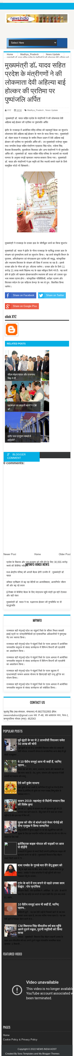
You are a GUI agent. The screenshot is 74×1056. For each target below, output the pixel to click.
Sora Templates (25, 1053)
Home (6, 1035)
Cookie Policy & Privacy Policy (20, 1039)
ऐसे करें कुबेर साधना (28, 783)
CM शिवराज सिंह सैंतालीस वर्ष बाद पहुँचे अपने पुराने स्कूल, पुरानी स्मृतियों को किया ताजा (40, 929)
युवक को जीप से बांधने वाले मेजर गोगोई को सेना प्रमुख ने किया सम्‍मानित (40, 824)
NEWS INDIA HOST (46, 1049)
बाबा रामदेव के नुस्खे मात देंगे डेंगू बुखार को (40, 865)
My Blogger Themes (49, 1053)
